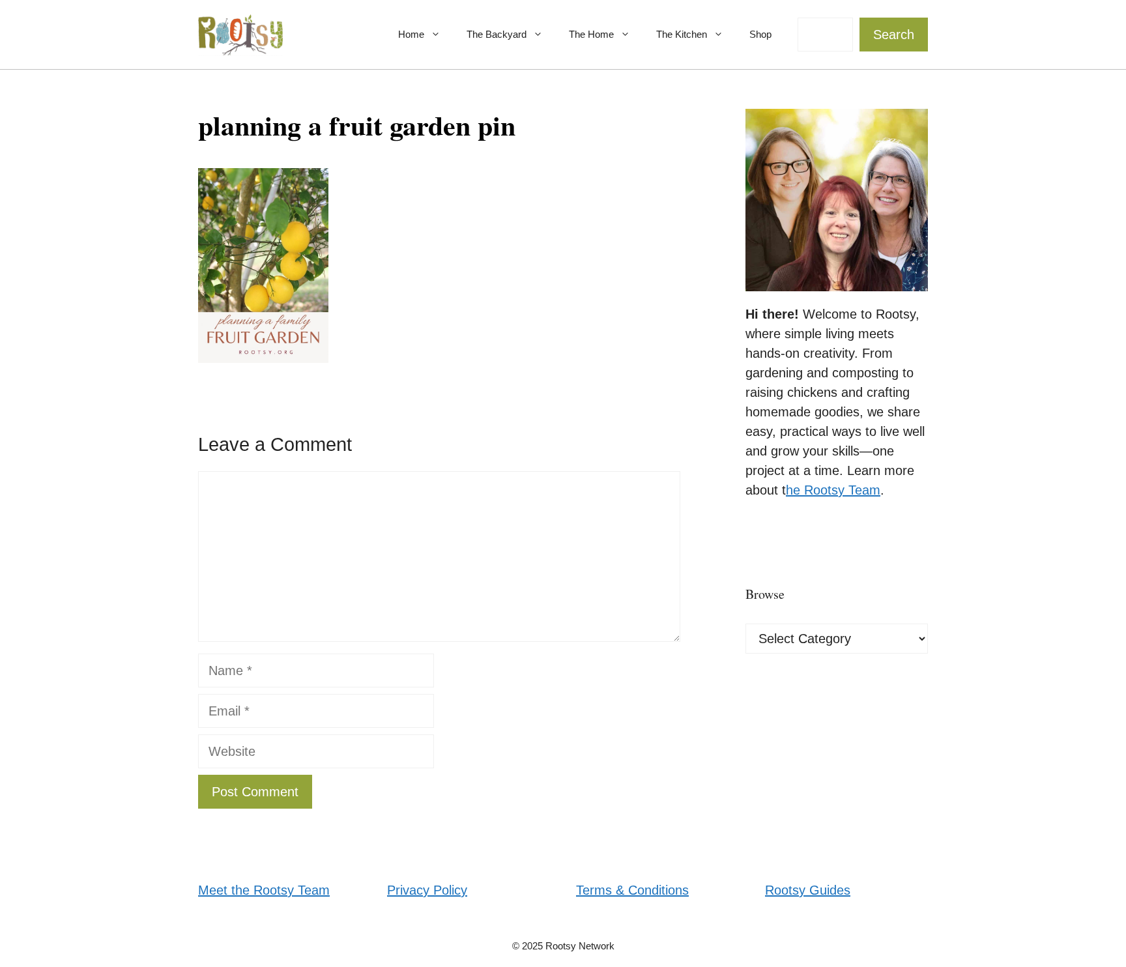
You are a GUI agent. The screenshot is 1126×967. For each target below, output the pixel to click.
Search (893, 34)
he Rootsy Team (833, 490)
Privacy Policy (427, 890)
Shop (760, 34)
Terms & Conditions (632, 890)
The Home (591, 34)
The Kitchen (681, 34)
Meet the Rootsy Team (264, 890)
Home (411, 34)
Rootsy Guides (807, 890)
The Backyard (497, 34)
